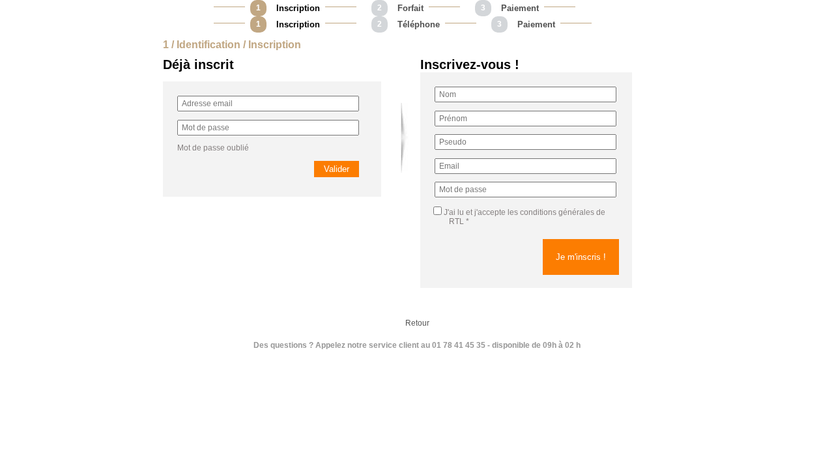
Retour (417, 323)
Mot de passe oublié (213, 147)
